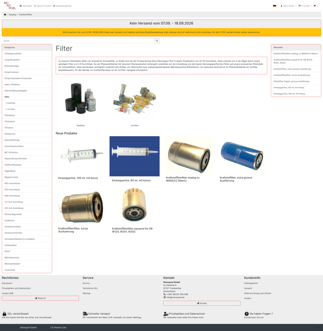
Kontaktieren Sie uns (254, 317)
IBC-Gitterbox (11, 152)
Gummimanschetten (14, 146)
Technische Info (90, 288)
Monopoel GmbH (28, 327)
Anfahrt (247, 298)
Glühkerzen (10, 134)
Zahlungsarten (251, 283)
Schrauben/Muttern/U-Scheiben (20, 239)
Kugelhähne (10, 171)
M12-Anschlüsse (12, 183)
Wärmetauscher (12, 257)
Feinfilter (81, 125)
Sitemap (86, 293)
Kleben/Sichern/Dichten (16, 158)
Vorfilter (135, 125)
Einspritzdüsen (12, 72)
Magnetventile (11, 177)
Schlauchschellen (13, 226)
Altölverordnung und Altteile (257, 293)
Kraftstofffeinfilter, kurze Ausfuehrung (73, 230)
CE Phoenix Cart (58, 327)
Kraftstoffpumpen (13, 164)
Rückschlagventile (13, 214)
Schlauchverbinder (13, 233)
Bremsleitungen (12, 66)
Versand (248, 288)
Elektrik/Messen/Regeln (16, 90)
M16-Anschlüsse (12, 195)
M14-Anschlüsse (12, 189)
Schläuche (9, 220)
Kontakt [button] (203, 303)
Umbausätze (11, 245)
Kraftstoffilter (25, 14)
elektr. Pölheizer (12, 84)
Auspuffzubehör (12, 59)
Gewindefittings (12, 140)
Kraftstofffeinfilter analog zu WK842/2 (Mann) (182, 179)
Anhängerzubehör (13, 53)
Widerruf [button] (41, 298)
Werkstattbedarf (12, 263)
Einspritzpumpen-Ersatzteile (18, 78)
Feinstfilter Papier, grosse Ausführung (291, 81)
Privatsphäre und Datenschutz (16, 288)
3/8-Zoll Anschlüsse (14, 208)
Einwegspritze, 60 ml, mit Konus (131, 180)
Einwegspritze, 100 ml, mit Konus (78, 178)
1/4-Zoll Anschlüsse (14, 202)
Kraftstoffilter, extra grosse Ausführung (292, 69)
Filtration (9, 127)
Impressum (7, 283)
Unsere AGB (7, 293)
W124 (7, 251)
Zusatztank (10, 270)
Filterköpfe (10, 121)
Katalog (12, 14)
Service (86, 283)
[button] (275, 5)
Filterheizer (10, 115)
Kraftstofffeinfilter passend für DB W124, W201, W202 (132, 230)
